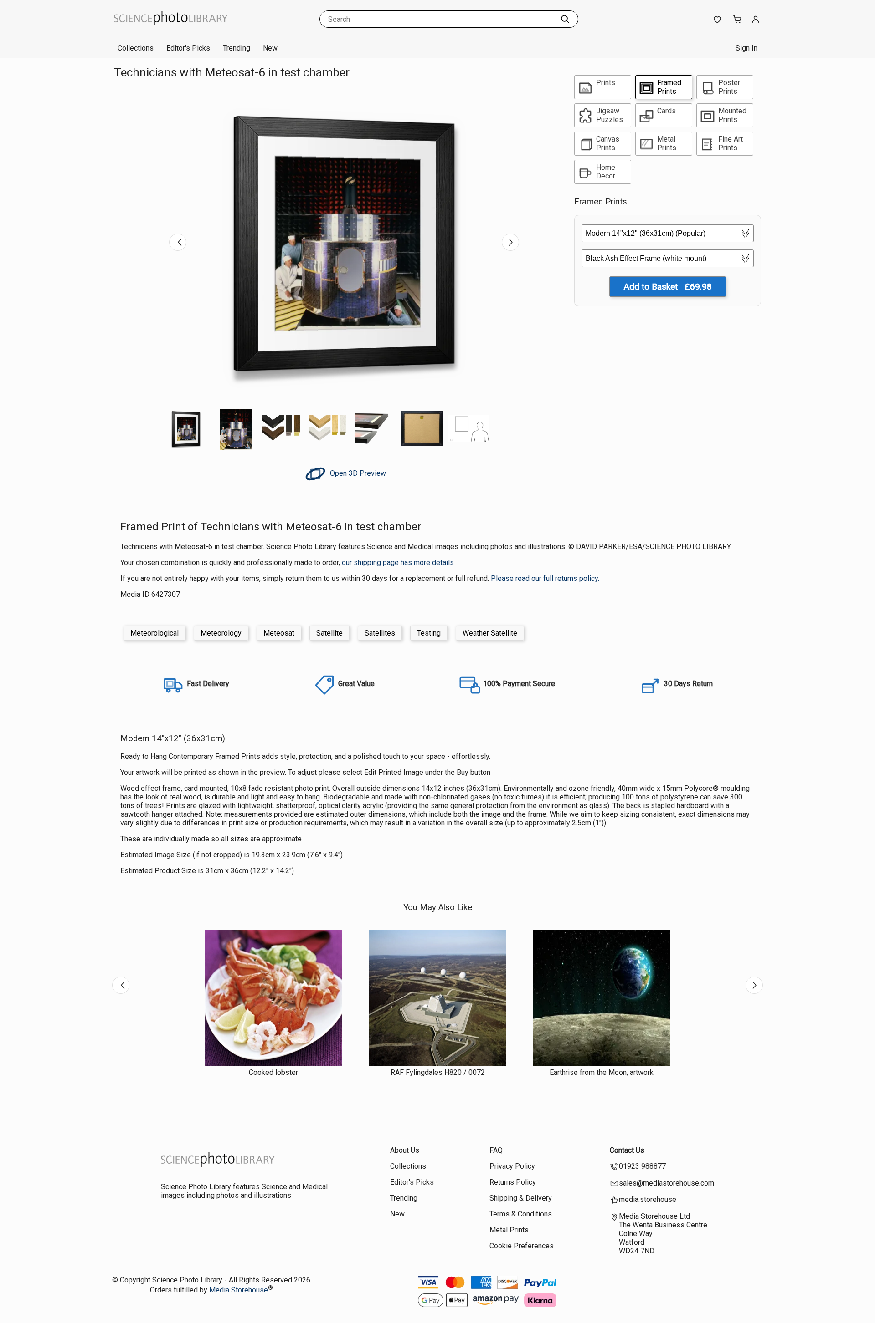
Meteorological (154, 633)
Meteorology (221, 633)
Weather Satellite (490, 633)
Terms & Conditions (520, 1214)
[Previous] (177, 242)
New (270, 48)
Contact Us (627, 1150)
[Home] (171, 29)
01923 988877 (642, 1166)
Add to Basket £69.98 (667, 286)
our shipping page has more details (398, 562)
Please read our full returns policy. (545, 578)
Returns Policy (512, 1182)
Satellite (329, 633)
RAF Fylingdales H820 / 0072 (438, 1072)
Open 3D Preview (357, 473)
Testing (429, 633)
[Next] (510, 242)
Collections (136, 48)
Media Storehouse (238, 1290)
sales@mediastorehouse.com (666, 1183)
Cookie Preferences (521, 1246)
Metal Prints (509, 1230)
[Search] (565, 19)
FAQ (496, 1150)
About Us (404, 1150)
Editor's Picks (188, 48)
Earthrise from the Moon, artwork (602, 1072)
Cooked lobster (273, 1072)
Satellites (380, 633)
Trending (236, 48)
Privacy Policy (512, 1166)
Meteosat (278, 633)
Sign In (746, 48)
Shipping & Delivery (520, 1198)
